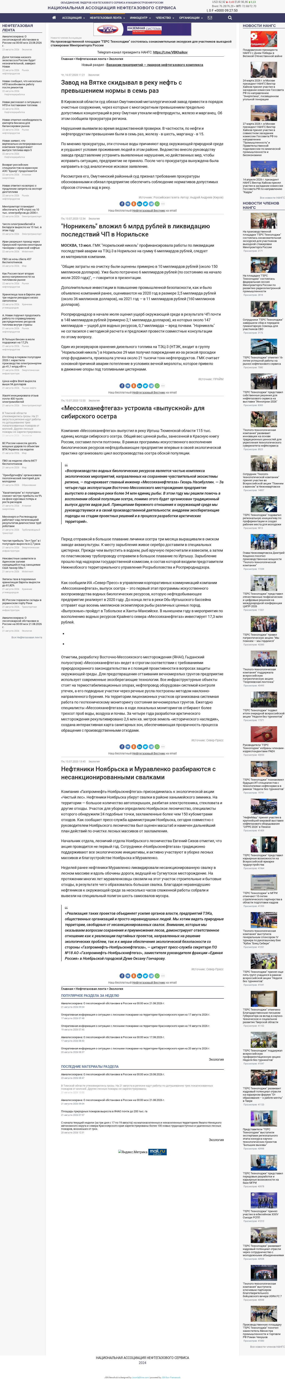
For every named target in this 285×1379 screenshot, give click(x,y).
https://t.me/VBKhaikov (170, 52)
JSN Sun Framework (170, 1377)
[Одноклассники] (133, 203)
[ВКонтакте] (127, 203)
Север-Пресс (214, 740)
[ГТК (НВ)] (142, 29)
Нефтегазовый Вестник (148, 210)
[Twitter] (145, 203)
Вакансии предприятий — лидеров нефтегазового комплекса (154, 65)
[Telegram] (151, 203)
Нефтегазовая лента (91, 59)
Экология (27, 49)
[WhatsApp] (157, 203)
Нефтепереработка (14, 94)
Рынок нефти (29, 388)
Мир (24, 266)
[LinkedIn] (139, 203)
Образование (29, 485)
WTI (238, 6)
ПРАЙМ (218, 379)
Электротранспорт (32, 216)
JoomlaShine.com (140, 1377)
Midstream (27, 251)
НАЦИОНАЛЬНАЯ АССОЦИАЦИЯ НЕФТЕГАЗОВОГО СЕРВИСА (142, 1358)
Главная (67, 59)
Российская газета (166, 197)
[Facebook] (122, 203)
